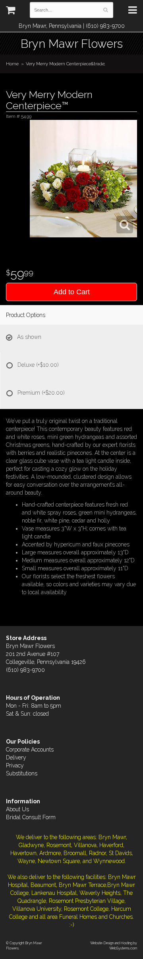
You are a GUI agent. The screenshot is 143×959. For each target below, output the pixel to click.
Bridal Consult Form (31, 817)
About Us (17, 809)
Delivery (16, 757)
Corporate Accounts (30, 749)
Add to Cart (72, 292)
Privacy (15, 765)
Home (12, 64)
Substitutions (21, 773)
